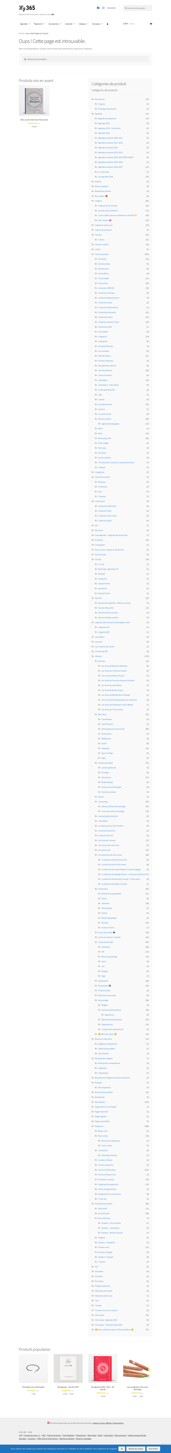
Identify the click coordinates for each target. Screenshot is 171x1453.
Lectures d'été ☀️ (105, 835)
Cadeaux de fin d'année (107, 205)
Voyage (104, 971)
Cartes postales (101, 254)
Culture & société (105, 763)
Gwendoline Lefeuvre (107, 365)
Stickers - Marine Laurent (112, 1232)
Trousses (102, 496)
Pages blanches (101, 1111)
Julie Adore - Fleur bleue (108, 385)
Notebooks (100, 1097)
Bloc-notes (103, 1136)
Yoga (103, 758)
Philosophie (106, 908)
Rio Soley (102, 453)
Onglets (101, 1237)
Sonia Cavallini (104, 457)
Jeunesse (105, 903)
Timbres (101, 1262)
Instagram (103, 8)
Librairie (68, 24)
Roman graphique (109, 918)
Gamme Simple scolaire (108, 617)
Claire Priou (103, 283)
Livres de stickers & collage (112, 811)
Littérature (103, 889)
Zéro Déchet (103, 1053)
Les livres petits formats (108, 845)
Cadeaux (82, 24)
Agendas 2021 (104, 123)
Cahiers (101, 239)
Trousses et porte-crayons (106, 1310)
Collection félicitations (108, 307)
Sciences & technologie (111, 787)
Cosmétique (106, 719)
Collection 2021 (105, 511)
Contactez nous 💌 (32, 1435)
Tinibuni (101, 467)
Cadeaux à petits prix (104, 225)
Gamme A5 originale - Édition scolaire (114, 603)
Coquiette (102, 336)
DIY (102, 951)
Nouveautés (103, 981)
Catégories (99, 472)
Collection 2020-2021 (107, 506)
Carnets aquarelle (105, 1165)
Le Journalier (103, 172)
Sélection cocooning (107, 995)
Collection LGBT (105, 327)
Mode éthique (107, 782)
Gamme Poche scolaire (108, 612)
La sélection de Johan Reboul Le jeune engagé (121, 869)
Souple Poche (104, 583)
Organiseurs (103, 1073)
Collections (100, 501)
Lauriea (101, 399)
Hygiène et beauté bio (107, 1044)
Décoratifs (102, 1208)
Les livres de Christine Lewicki (114, 670)
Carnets (98, 234)
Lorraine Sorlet (104, 414)
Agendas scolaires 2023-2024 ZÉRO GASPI (115, 157)
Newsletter (111, 8)
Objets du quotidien (106, 1048)
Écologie (105, 772)
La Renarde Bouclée (106, 390)
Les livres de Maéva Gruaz (112, 690)
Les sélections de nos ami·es (110, 855)
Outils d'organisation (107, 1189)
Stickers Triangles (106, 1257)
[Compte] (107, 24)
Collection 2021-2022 (107, 515)
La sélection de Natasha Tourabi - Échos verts (120, 879)
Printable (99, 1271)
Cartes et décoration (107, 1170)
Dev (96, 525)
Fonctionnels (104, 1213)
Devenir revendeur (84, 1438)
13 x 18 (101, 564)
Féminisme (106, 777)
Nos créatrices (104, 1218)
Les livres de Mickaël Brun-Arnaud (115, 695)
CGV (20, 1435)
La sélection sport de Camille (110, 826)
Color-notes (106, 1145)
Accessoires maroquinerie (109, 1063)
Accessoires (54, 24)
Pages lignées (101, 1116)
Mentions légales (67, 1438)
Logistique (108, 1435)
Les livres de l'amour (107, 840)
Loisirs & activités (105, 942)
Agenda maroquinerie (107, 118)
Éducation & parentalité (111, 1019)
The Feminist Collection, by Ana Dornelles (116, 462)
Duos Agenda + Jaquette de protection (111, 535)
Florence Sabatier (105, 360)
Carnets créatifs (102, 244)
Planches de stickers (103, 1203)
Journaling (103, 801)
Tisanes (98, 1305)
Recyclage (92, 1435)
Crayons (101, 104)
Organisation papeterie (108, 1184)
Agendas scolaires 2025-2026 (110, 162)
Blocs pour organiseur (110, 1140)
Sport (103, 961)
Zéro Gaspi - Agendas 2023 (106, 1320)
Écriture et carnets (106, 1179)
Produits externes (102, 1286)
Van (103, 966)
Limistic (101, 409)
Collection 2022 (105, 520)
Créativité (105, 947)
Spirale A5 (102, 588)
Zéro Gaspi (99, 1315)
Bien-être (102, 714)
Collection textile (102, 477)
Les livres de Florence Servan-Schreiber (118, 680)
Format (98, 559)
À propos (96, 24)
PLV (96, 1266)
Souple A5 (102, 578)
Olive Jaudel (103, 443)
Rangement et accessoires (109, 1194)
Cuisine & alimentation (111, 1010)
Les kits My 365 (101, 651)
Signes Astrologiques (110, 423)
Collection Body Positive (108, 298)
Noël (100, 433)
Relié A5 (101, 574)
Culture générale (108, 767)
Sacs (100, 491)
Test (97, 1300)
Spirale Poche (104, 593)
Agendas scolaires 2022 (108, 147)
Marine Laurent (104, 419)
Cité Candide (103, 278)
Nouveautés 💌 (104, 438)
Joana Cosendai (105, 375)
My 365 (27, 8)
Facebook (98, 8)
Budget (104, 1005)
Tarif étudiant (68, 1435)
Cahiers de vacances (103, 230)
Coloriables (103, 331)
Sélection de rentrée (103, 1291)
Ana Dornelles (104, 264)
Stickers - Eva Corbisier (111, 1223)
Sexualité (105, 748)
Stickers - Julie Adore (110, 1228)
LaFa (100, 394)
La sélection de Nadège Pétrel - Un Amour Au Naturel (123, 874)
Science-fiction (107, 927)
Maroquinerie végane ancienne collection (112, 1077)
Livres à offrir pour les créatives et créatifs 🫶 (117, 215)
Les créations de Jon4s (104, 646)
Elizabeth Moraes (105, 346)
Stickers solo (103, 1247)
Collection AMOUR (106, 288)
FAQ (44, 1435)
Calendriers (103, 1150)
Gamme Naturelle (106, 608)
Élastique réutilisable (107, 109)
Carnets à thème (105, 1160)
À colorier (102, 259)
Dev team (99, 530)
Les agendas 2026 (105, 176)
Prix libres (99, 1281)
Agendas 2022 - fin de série (109, 128)
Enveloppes (100, 545)
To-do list (102, 1199)
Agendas (23, 24)
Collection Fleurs (105, 317)
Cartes (98, 249)
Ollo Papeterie (104, 1087)
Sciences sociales (108, 792)
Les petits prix (104, 850)
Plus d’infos (153, 1449)
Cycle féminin (107, 724)
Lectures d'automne (106, 830)
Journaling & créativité (108, 816)
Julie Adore (103, 380)
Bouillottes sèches (103, 191)
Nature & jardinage (109, 956)
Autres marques (101, 186)
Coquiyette (103, 341)
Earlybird (99, 540)
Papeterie (38, 24)
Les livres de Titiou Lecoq (112, 709)
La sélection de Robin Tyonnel (114, 884)
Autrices (101, 661)
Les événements (105, 404)
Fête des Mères (104, 356)
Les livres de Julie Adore (111, 685)
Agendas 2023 (104, 133)
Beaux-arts (103, 1131)
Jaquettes (102, 1068)
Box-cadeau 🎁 (101, 196)
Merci (100, 428)
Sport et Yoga (107, 753)
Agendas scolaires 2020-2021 (110, 138)
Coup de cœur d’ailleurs (108, 210)
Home (21, 33)
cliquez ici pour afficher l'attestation (108, 1423)
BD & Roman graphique (111, 893)
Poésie (104, 913)
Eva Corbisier (103, 351)
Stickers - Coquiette (106, 1242)
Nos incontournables (104, 1092)
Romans (105, 922)
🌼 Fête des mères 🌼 (107, 1034)
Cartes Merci (103, 273)
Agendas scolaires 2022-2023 (110, 152)
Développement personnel (112, 729)
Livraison (32, 1438)
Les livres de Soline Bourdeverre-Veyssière (119, 700)
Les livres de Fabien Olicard (112, 675)
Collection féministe (107, 312)
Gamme (98, 598)
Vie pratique (103, 1000)
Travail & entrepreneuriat (112, 1029)
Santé (103, 743)
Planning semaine (109, 1155)
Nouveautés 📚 (104, 985)
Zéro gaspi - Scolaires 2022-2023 (108, 1325)
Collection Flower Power (108, 322)
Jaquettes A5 (103, 627)
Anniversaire (103, 268)
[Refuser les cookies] (168, 1448)
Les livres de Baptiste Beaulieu (114, 666)
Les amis (98, 641)
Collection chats (105, 302)
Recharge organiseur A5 (108, 569)
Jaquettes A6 (103, 632)
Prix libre (99, 1276)
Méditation (106, 738)
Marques (98, 1082)
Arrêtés (98, 181)
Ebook (101, 796)
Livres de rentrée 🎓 (106, 932)
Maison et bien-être (103, 1039)
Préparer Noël (104, 990)
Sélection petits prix (103, 1295)
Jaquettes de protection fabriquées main (112, 622)
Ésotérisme (106, 734)
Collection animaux (106, 293)
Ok (122, 1449)
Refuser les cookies (136, 1449)
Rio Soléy (102, 448)
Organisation (107, 1024)
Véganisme (109, 1014)
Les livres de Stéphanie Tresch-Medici (117, 704)
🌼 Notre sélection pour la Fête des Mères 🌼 (114, 1329)
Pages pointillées (102, 1121)
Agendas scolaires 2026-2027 (110, 167)
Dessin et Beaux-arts (107, 1174)
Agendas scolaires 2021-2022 (110, 142)
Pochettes (102, 486)
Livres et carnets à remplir (109, 937)
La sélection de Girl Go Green (113, 864)
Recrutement (120, 1435)
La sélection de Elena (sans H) (114, 859)
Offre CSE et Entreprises (47, 1438)
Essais (104, 898)
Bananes (102, 482)
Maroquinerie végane (104, 1058)
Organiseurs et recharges (105, 1106)
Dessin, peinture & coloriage (113, 806)
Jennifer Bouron (105, 370)
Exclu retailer (100, 554)
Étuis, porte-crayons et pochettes (109, 549)
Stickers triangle (105, 1252)
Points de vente (54, 1435)
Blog (100, 1435)
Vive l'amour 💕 (105, 220)
